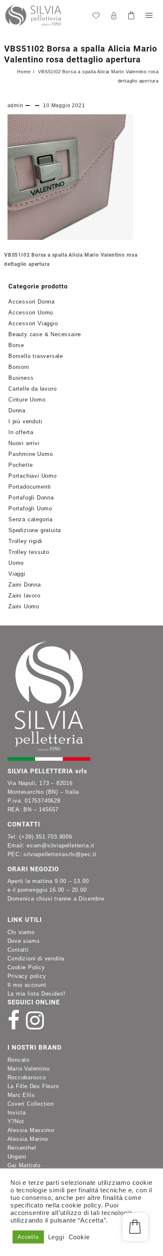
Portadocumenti (29, 487)
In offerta (20, 432)
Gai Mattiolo (24, 1165)
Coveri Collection (31, 1104)
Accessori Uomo (30, 312)
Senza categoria (30, 519)
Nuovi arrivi (24, 443)
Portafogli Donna (31, 497)
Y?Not (16, 1121)
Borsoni (18, 367)
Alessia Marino (28, 1139)
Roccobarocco (27, 1077)
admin (15, 105)
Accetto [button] (28, 1237)
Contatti (18, 950)
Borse (16, 345)
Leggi (56, 1237)
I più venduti (25, 421)
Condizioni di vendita (36, 958)
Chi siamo (21, 932)
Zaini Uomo (23, 606)
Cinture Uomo (27, 399)
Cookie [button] (79, 1237)
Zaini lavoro (24, 595)
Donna (16, 410)
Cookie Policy (26, 967)
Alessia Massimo (31, 1130)
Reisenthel (22, 1148)
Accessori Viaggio (33, 323)
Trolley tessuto (28, 552)
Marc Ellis (21, 1095)
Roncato (19, 1060)
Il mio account (27, 985)
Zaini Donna (24, 585)
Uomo (16, 563)
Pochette (20, 465)
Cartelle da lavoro (32, 389)
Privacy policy (27, 976)
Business (20, 378)
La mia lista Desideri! (37, 994)
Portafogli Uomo (30, 508)
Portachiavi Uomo (32, 476)
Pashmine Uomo (30, 454)
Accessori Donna (31, 302)
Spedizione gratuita (34, 530)
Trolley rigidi (25, 541)
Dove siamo (24, 941)
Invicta (17, 1112)
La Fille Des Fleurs (33, 1086)
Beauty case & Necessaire (44, 334)
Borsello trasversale (35, 356)
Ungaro (17, 1156)
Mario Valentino (29, 1069)
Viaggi (16, 574)
